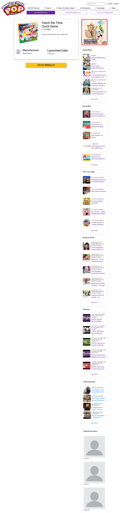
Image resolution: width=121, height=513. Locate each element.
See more (94, 99)
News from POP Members (105, 12)
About (114, 8)
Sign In (116, 4)
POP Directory (35, 8)
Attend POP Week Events (73, 12)
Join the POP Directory (41, 12)
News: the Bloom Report (66, 8)
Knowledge (100, 8)
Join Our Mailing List (46, 65)
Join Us (110, 4)
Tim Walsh (47, 29)
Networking (86, 8)
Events (48, 8)
